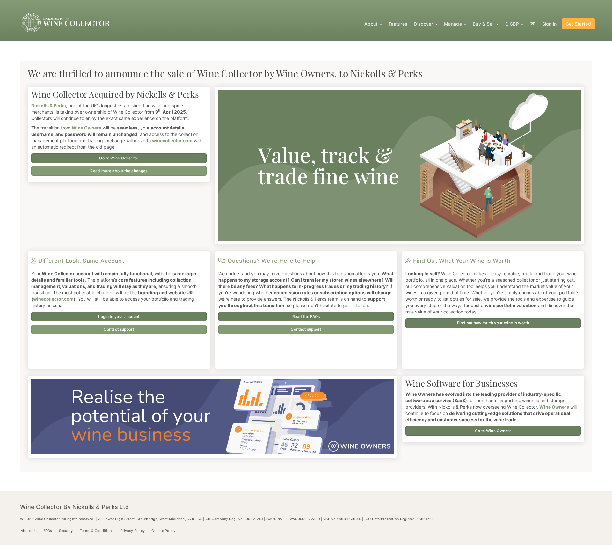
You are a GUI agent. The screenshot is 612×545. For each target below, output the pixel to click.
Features (398, 23)
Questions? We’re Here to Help (270, 260)
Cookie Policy (163, 530)
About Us (29, 530)
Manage (453, 23)
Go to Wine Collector (118, 158)
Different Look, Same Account (80, 260)
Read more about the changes (118, 170)
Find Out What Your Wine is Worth (460, 260)
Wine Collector (67, 22)
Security (66, 530)
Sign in (549, 23)
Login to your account (118, 316)
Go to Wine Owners (493, 430)
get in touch (355, 305)
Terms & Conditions (97, 530)
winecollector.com (53, 299)
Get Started (578, 23)
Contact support (119, 329)
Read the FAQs (306, 316)
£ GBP (512, 23)
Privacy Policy (132, 530)
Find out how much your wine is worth (493, 322)
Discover (424, 23)
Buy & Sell (484, 23)
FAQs (47, 530)
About (371, 23)
